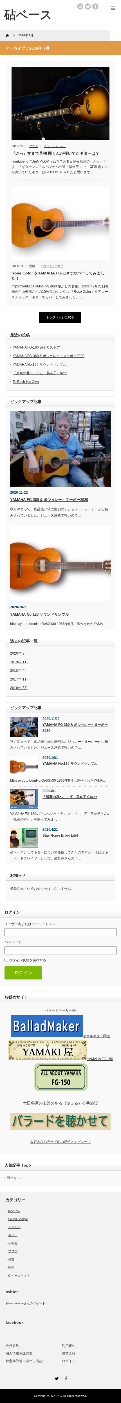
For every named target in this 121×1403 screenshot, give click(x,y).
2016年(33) (19, 688)
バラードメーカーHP (61, 1010)
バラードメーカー (55, 146)
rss (80, 6)
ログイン (23, 972)
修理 (11, 1259)
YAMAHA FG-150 (100, 1059)
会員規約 (12, 1346)
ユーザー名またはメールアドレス (30, 924)
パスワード (13, 942)
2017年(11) (19, 679)
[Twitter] (55, 1377)
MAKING (14, 1211)
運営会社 (68, 1353)
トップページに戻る (60, 317)
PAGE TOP (112, 1355)
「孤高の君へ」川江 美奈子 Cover (40, 373)
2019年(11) (19, 662)
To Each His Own (26, 382)
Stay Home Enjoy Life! (60, 835)
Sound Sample (18, 1219)
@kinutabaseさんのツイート (25, 1303)
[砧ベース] (28, 14)
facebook (95, 6)
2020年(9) (18, 653)
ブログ (33, 146)
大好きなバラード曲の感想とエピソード (60, 1142)
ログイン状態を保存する (27, 960)
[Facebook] (65, 1377)
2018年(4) (18, 671)
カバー (12, 1235)
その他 (12, 1243)
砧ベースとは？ (19, 1275)
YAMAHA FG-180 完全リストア (36, 347)
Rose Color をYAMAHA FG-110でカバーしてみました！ (58, 275)
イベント (14, 1227)
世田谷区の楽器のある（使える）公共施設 (60, 1103)
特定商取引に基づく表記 (24, 1361)
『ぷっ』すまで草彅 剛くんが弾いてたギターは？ (55, 153)
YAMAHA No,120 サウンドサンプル (39, 365)
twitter (88, 6)
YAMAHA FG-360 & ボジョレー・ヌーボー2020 (48, 356)
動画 (32, 265)
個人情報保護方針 (19, 1353)
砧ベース (56, 1395)
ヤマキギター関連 (96, 1036)
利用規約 (68, 1346)
